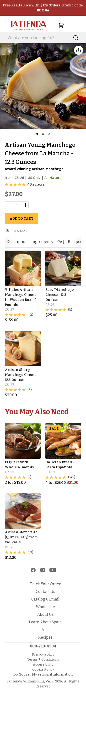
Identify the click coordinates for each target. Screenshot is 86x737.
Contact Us (45, 591)
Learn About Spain (45, 622)
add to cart (21, 219)
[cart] (61, 25)
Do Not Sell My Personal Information (43, 674)
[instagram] (43, 570)
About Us (45, 614)
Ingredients (42, 241)
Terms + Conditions (43, 659)
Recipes (75, 241)
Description (17, 241)
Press (45, 629)
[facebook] (33, 570)
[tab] (17, 242)
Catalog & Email (45, 599)
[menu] (74, 25)
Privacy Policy (43, 654)
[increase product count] (25, 205)
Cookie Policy (43, 669)
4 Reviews (35, 184)
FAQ (60, 241)
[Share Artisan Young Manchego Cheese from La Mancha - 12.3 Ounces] (78, 50)
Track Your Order (45, 584)
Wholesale (45, 607)
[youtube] (52, 570)
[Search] (75, 37)
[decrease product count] (8, 205)
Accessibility (43, 664)
